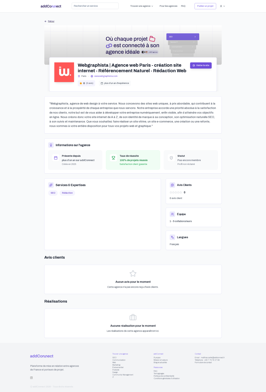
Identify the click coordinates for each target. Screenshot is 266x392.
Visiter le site (202, 65)
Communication (118, 360)
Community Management (122, 375)
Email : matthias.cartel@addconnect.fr (210, 358)
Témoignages (159, 373)
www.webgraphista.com (105, 76)
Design (115, 372)
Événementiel (117, 367)
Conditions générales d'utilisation (167, 378)
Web (114, 362)
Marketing (116, 365)
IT (113, 377)
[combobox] (95, 6)
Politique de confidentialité (164, 376)
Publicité (115, 370)
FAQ (183, 6)
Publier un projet (205, 6)
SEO (114, 358)
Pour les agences (168, 6)
